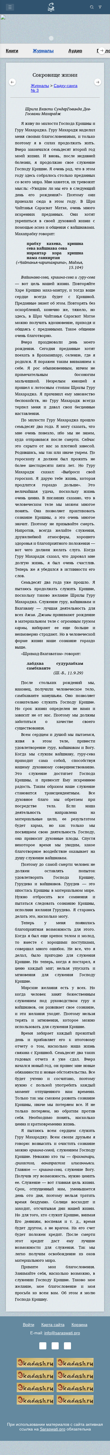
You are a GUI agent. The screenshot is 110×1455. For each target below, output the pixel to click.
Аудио (75, 50)
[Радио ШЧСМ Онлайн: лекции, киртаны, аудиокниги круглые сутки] (35, 1387)
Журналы (43, 50)
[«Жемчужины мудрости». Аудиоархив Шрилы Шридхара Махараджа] (75, 1387)
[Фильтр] (100, 7)
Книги (12, 50)
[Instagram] (67, 1345)
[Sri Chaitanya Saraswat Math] (35, 1362)
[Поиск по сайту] (92, 7)
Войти (28, 1324)
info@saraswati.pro (62, 1332)
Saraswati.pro (52, 1429)
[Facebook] (55, 1345)
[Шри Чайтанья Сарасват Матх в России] (35, 1400)
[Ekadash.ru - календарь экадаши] (35, 1375)
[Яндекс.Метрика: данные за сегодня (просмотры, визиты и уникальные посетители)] (55, 1412)
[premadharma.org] (75, 1400)
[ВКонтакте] (42, 1345)
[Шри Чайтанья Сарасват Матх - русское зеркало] (75, 1375)
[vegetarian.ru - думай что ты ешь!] (75, 1362)
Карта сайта (53, 1324)
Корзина (79, 1324)
